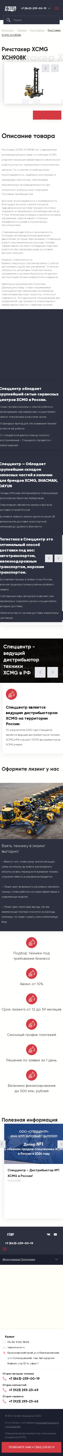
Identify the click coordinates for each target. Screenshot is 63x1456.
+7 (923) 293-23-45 (23, 1401)
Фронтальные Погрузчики (19, 1259)
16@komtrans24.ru (16, 1347)
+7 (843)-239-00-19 (33, 8)
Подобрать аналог (43, 115)
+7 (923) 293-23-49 (23, 1390)
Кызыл (49, 8)
